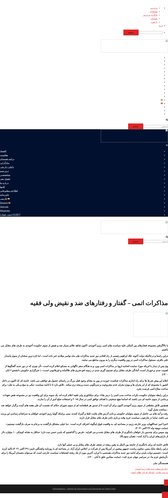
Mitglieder (158, 110)
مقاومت (159, 61)
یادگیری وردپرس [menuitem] (150, 15)
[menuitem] (81, 32)
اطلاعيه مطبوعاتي (155, 93)
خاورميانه (158, 96)
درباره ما (159, 86)
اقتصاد (160, 57)
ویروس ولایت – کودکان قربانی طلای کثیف (149, 472)
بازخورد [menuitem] (154, 22)
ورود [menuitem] (161, 25)
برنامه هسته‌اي (156, 64)
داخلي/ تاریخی (157, 72)
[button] (165, 119)
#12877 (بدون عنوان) (154, 114)
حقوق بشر (158, 82)
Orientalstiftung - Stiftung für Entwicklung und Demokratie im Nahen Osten (84, 489)
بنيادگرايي (158, 68)
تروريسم (159, 75)
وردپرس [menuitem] (154, 8)
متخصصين (158, 78)
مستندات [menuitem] (154, 11)
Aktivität (159, 107)
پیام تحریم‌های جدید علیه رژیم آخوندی (151, 469)
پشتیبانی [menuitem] (154, 18)
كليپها (160, 89)
